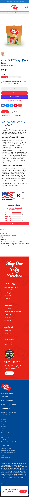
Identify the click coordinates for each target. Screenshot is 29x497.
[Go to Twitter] (12, 105)
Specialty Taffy (8, 320)
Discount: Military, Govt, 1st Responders (11, 441)
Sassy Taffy (7, 314)
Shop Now (9, 373)
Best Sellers (7, 295)
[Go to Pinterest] (16, 105)
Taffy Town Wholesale (6, 435)
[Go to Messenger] (7, 105)
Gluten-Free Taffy (9, 345)
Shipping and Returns (6, 433)
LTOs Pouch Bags (5, 457)
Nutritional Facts (6, 115)
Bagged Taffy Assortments (11, 309)
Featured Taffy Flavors (10, 290)
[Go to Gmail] (20, 105)
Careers (3, 428)
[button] (4, 65)
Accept (23, 491)
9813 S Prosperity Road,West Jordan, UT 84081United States (7, 395)
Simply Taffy (7, 317)
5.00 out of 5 (18, 208)
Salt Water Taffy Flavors (11, 287)
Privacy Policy (4, 439)
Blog (2, 430)
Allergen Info (17, 115)
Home (2, 12)
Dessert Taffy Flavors (10, 342)
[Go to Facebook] (3, 105)
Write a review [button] (14, 224)
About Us (3, 421)
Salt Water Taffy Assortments (12, 311)
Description (5, 112)
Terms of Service (5, 437)
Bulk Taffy (7, 298)
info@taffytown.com (9, 400)
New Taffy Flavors (9, 293)
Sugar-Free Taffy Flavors (11, 336)
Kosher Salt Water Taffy (11, 339)
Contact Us (4, 426)
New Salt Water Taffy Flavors (8, 452)
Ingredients (14, 112)
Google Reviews (5, 424)
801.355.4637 (8, 399)
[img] (3, 233)
